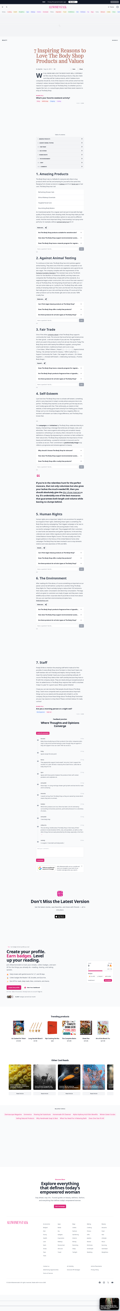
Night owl (49, 712)
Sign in (40, 991)
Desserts (104, 1227)
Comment (40, 860)
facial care (75, 184)
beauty (4, 40)
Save (73, 69)
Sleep (74, 1248)
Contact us (46, 1266)
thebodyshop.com (42, 601)
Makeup (33, 12)
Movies (89, 1241)
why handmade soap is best (47, 1118)
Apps (27, 12)
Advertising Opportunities (51, 1270)
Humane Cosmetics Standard (46, 273)
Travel (64, 12)
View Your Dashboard (33, 987)
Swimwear (105, 1248)
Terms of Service (48, 1273)
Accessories (46, 1224)
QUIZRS (82, 103)
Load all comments (43, 733)
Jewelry (89, 1238)
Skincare (103, 12)
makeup (62, 184)
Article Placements (96, 1266)
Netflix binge (45, 101)
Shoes (113, 12)
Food (103, 1231)
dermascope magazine (13, 1114)
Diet (77, 12)
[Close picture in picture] (101, 1299)
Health (15, 12)
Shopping (52, 101)
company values (53, 335)
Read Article (23, 1094)
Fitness (52, 12)
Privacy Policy (95, 1270)
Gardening (75, 1234)
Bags (92, 12)
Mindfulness (71, 12)
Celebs (108, 12)
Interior (74, 1238)
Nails (44, 1245)
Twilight (74, 1252)
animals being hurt (63, 222)
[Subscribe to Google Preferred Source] (46, 868)
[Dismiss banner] (81, 866)
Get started (108, 980)
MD (54, 69)
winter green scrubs (107, 1114)
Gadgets (60, 1234)
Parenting (75, 1245)
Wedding (89, 1252)
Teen (44, 1252)
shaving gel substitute (42, 1114)
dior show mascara (72, 492)
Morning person (41, 712)
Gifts (88, 1234)
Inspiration (58, 12)
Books (59, 1227)
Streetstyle (45, 12)
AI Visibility (70, 1266)
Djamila (40, 69)
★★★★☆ (115, 40)
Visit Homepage (60, 1206)
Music (103, 1241)
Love (44, 1241)
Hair (103, 1234)
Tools (44, 1255)
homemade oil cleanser (62, 1114)
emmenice (28, 1114)
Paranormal (61, 1245)
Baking (89, 1224)
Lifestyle (104, 1238)
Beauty (104, 1224)
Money (3, 12)
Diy (88, 12)
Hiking (38, 101)
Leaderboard (91, 980)
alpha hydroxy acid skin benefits (85, 1114)
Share (81, 69)
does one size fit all (96, 1118)
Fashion (39, 12)
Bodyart (45, 1227)
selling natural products (25, 1118)
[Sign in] (117, 7)
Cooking (10, 12)
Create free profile (13, 987)
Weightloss (21, 12)
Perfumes (83, 12)
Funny (97, 12)
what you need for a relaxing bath (73, 1118)
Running (104, 1245)
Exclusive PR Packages (73, 1270)
